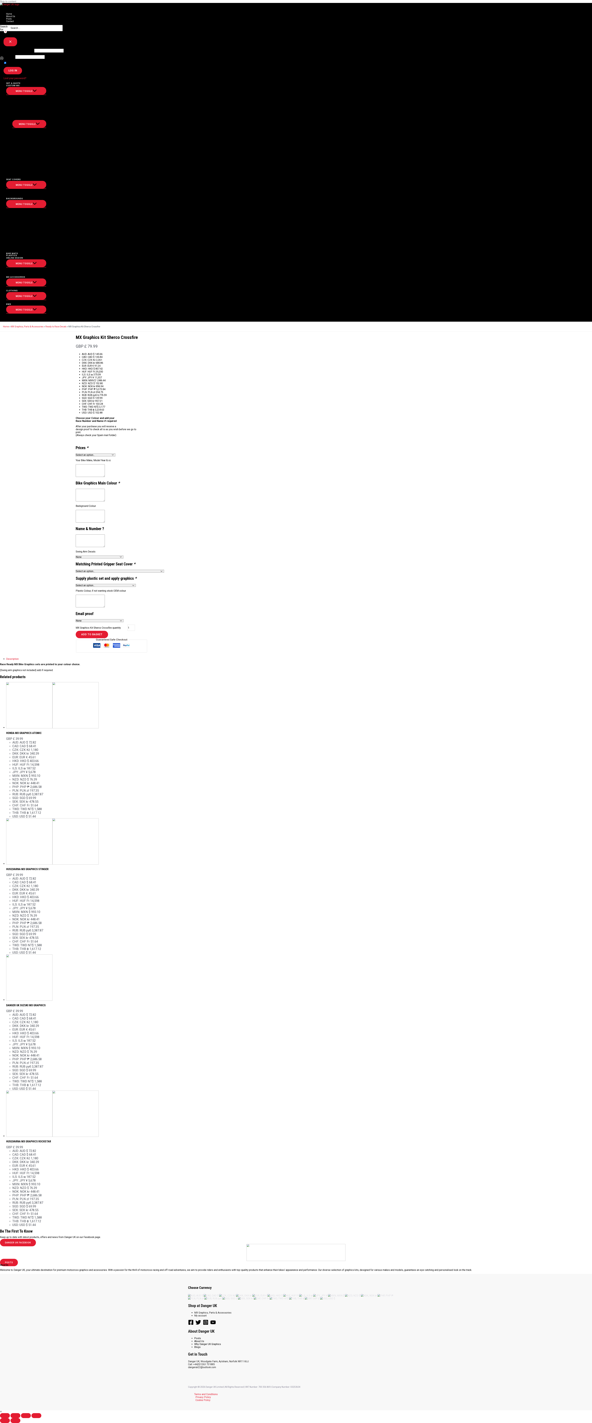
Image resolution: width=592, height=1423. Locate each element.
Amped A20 (20, 105)
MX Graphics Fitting (26, 177)
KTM (22, 152)
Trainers (19, 288)
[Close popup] (10, 41)
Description (12, 658)
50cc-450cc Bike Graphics (29, 97)
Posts (9, 19)
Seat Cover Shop (23, 193)
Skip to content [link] (8, 1)
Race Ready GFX (23, 119)
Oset (22, 132)
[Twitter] (198, 1324)
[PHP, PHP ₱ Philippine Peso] (385, 1295)
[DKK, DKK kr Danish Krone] (244, 1295)
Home (9, 14)
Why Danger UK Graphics (207, 1344)
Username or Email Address (19, 50)
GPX (16, 169)
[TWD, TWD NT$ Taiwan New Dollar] (279, 1298)
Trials (17, 174)
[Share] (15, 1415)
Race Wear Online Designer (30, 269)
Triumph (25, 143)
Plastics (11, 255)
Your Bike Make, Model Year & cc (93, 460)
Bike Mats (12, 253)
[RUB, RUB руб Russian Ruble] (213, 1298)
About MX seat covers (27, 190)
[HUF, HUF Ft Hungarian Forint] (291, 1295)
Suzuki (18, 240)
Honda (24, 158)
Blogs (197, 1347)
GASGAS (18, 218)
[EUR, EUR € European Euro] (259, 1295)
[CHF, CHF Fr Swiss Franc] (261, 1298)
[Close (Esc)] (5, 1415)
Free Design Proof (24, 196)
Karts (17, 318)
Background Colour (86, 506)
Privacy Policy (203, 1397)
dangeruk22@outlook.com (202, 1367)
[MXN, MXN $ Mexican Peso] (336, 1295)
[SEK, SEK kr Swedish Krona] (245, 1298)
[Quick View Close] (1, 1411)
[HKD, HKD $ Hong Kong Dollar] (275, 1295)
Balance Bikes (22, 102)
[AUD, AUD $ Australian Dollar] (195, 1295)
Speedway (19, 315)
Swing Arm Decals (85, 551)
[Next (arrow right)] (15, 1420)
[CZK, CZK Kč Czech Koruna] (227, 1295)
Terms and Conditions (206, 1394)
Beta (22, 135)
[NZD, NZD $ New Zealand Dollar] (352, 1295)
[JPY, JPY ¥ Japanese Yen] (320, 1295)
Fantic (24, 149)
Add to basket (92, 634)
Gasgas (24, 138)
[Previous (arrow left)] (5, 1420)
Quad (17, 113)
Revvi (17, 108)
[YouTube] (213, 1324)
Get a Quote (13, 83)
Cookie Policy (202, 1400)
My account (200, 1315)
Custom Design (23, 210)
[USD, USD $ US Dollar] (327, 1298)
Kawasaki (25, 163)
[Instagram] (205, 1324)
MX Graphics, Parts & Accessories (27, 326)
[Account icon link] (2, 58)
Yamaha (24, 160)
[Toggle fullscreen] (26, 1415)
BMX (8, 304)
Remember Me (15, 63)
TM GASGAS (20, 251)
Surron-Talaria (23, 116)
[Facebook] (191, 1324)
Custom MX (13, 85)
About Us (10, 16)
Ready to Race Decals (55, 326)
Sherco (24, 141)
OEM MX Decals (22, 171)
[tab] (73, 658)
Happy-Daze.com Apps (27, 275)
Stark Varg (26, 166)
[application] (20, 85)
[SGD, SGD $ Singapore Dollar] (229, 1298)
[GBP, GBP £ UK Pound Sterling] (312, 1298)
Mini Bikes (20, 99)
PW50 (17, 110)
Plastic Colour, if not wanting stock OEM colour (101, 590)
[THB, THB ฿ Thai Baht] (296, 1298)
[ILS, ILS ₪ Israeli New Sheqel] (306, 1295)
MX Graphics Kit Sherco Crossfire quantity (98, 627)
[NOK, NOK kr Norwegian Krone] (369, 1295)
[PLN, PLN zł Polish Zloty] (196, 1298)
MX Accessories (15, 277)
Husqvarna (26, 155)
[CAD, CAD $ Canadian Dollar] (211, 1295)
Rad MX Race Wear (24, 302)
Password (9, 57)
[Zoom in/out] (36, 1415)
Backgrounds (14, 198)
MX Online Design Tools (28, 272)
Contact (10, 21)
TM (21, 146)
